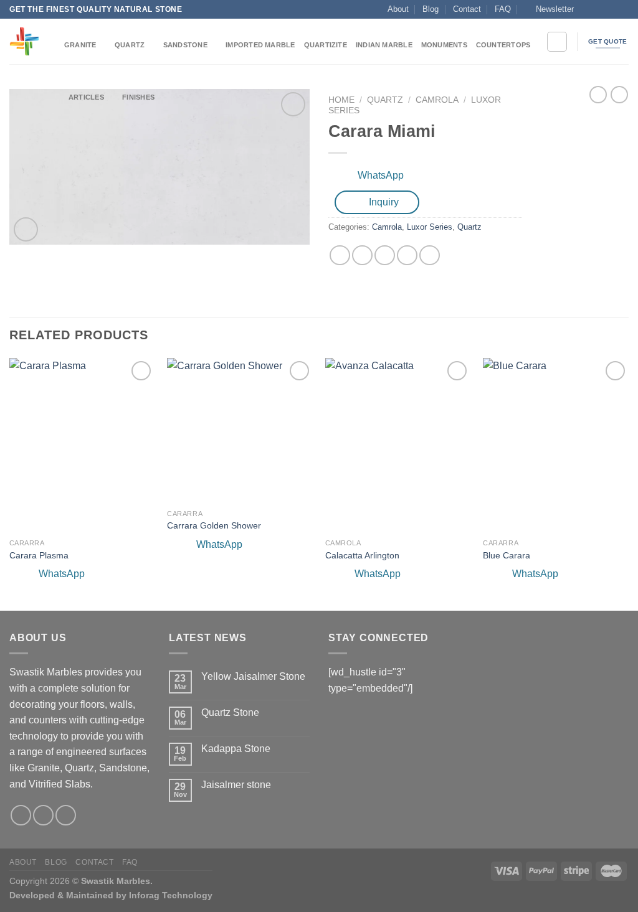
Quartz (130, 45)
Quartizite (325, 45)
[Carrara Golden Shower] (240, 430)
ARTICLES (86, 97)
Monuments (444, 45)
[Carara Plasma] (82, 445)
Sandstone (185, 45)
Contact (467, 9)
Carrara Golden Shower (214, 525)
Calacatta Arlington (362, 555)
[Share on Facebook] (340, 255)
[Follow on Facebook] (587, 9)
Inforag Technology (170, 895)
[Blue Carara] (556, 445)
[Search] (557, 42)
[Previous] (10, 483)
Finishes (138, 97)
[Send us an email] (610, 9)
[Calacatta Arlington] (398, 445)
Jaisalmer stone (236, 784)
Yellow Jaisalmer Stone (253, 676)
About (398, 9)
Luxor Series (429, 227)
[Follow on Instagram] (598, 9)
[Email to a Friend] (384, 255)
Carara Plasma (39, 555)
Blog (430, 9)
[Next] (628, 483)
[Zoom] (26, 229)
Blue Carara (506, 555)
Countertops (503, 45)
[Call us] (622, 9)
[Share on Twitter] (362, 255)
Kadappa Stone (235, 748)
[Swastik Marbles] (27, 41)
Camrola (387, 227)
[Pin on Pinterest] (407, 255)
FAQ (503, 9)
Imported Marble (260, 45)
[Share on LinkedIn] (429, 255)
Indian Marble (384, 45)
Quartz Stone (230, 712)
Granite (80, 45)
